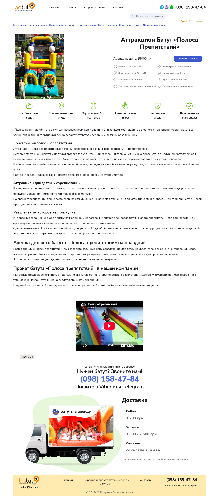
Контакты (118, 7)
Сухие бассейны (86, 25)
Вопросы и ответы (94, 7)
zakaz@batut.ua (29, 487)
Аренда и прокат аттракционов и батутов (107, 481)
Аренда (71, 7)
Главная (54, 7)
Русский (185, 21)
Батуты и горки (38, 25)
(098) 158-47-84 (190, 7)
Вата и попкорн (107, 25)
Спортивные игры (129, 25)
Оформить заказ (188, 58)
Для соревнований (154, 25)
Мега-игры (19, 25)
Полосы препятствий (61, 25)
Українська (198, 21)
